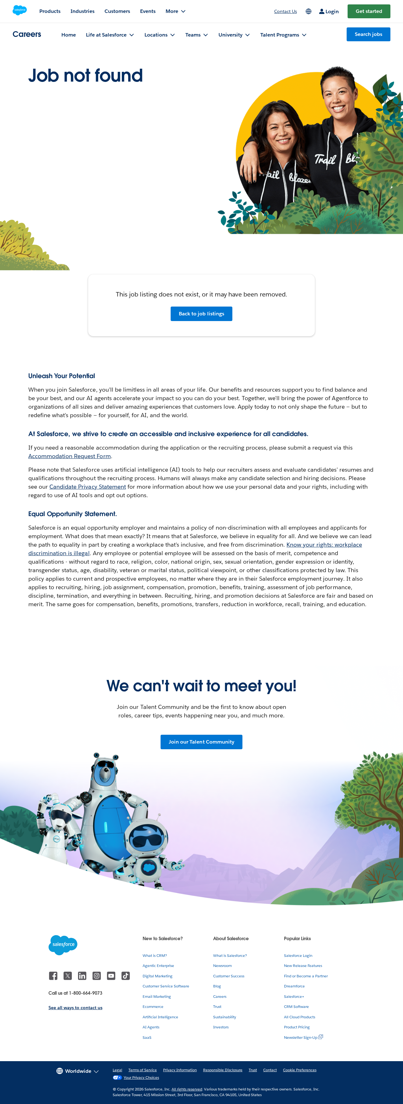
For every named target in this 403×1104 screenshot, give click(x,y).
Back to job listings (201, 313)
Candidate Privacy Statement (87, 486)
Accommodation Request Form (69, 456)
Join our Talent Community (201, 742)
